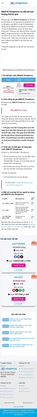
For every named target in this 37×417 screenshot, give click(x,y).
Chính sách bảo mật (9, 402)
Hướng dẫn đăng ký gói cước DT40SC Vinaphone (21, 326)
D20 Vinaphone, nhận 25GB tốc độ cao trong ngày (21, 345)
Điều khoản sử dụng (28, 402)
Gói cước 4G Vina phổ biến (27, 371)
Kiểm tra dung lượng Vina (8, 397)
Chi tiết (17, 270)
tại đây (31, 222)
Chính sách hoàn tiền (18, 406)
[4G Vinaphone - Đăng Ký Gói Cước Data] (18, 3)
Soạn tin (28, 85)
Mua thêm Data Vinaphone (27, 377)
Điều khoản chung (25, 391)
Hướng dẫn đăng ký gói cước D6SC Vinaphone (21, 333)
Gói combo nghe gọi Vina (27, 374)
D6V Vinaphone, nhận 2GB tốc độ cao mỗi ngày (22, 339)
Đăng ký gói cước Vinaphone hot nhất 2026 (21, 320)
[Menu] (2, 3)
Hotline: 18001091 (25, 388)
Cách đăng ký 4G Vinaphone (27, 368)
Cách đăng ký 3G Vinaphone (9, 388)
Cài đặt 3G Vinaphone (7, 391)
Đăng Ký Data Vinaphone (8, 394)
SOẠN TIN (18, 265)
